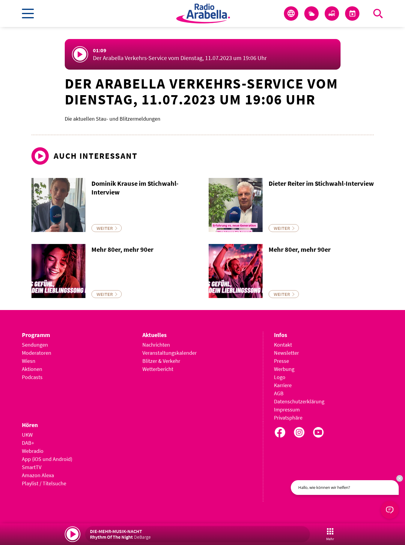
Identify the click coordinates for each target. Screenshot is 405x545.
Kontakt (283, 344)
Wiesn (28, 360)
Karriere (283, 385)
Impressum (287, 409)
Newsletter (286, 352)
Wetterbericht (157, 369)
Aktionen (32, 369)
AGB (279, 393)
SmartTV (31, 467)
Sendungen (35, 344)
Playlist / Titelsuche (44, 483)
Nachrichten (156, 344)
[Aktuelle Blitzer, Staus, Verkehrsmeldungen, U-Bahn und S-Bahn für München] (332, 13)
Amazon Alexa (38, 475)
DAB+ (28, 442)
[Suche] (378, 13)
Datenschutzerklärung (299, 401)
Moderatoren (36, 352)
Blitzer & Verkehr (161, 360)
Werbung (284, 369)
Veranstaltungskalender (169, 352)
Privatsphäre (288, 417)
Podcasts (32, 377)
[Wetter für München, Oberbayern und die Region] (311, 13)
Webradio (32, 450)
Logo (279, 377)
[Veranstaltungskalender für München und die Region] (352, 13)
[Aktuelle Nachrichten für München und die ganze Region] (291, 13)
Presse (281, 360)
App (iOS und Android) (47, 459)
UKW (27, 434)
